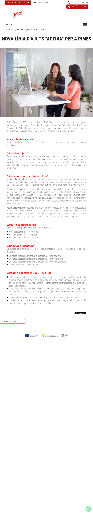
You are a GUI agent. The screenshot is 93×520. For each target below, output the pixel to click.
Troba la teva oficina (18, 2)
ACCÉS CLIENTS (79, 6)
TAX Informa (9, 29)
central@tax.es (42, 2)
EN (79, 2)
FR (87, 2)
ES (75, 2)
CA (83, 2)
